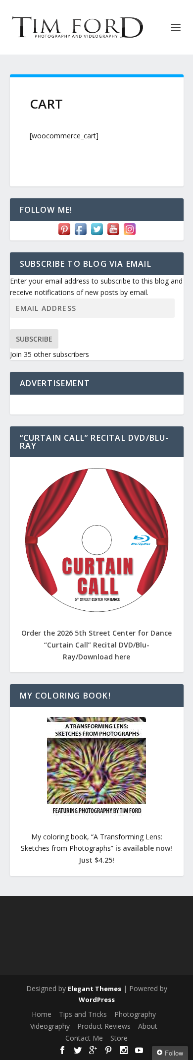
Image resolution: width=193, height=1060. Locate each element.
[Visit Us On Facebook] (80, 234)
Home (41, 1014)
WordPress (97, 999)
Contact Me (84, 1038)
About (147, 1026)
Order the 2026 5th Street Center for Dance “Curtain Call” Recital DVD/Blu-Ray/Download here (96, 644)
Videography (50, 1026)
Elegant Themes (94, 988)
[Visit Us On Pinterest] (64, 234)
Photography (135, 1014)
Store (119, 1038)
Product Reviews (104, 1026)
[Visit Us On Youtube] (113, 234)
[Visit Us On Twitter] (97, 234)
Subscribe (34, 339)
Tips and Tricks (83, 1014)
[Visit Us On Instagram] (129, 234)
